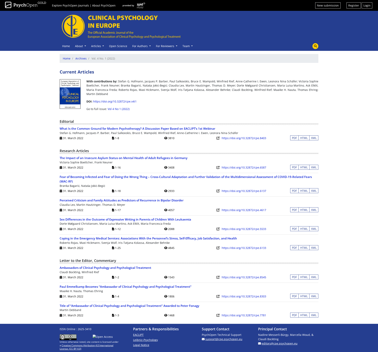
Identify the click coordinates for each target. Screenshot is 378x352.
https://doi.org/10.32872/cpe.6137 (244, 191)
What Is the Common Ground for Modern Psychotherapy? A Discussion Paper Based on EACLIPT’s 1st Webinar (137, 128)
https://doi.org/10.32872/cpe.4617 (244, 210)
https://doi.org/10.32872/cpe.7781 (244, 315)
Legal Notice (141, 345)
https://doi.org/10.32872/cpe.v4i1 (115, 101)
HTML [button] (304, 138)
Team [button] (187, 46)
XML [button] (314, 138)
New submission (328, 5)
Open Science (118, 46)
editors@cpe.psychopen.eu (279, 343)
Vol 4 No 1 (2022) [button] (119, 109)
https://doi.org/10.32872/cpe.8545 (244, 277)
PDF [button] (294, 138)
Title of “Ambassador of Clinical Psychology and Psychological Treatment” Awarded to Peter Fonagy (129, 306)
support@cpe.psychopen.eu (223, 339)
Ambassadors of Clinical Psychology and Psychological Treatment (105, 268)
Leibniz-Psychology (145, 340)
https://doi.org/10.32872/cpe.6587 (244, 167)
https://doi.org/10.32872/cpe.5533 (244, 229)
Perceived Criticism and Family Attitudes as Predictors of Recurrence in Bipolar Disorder (121, 200)
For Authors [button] (140, 46)
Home (66, 46)
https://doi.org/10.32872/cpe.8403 (244, 138)
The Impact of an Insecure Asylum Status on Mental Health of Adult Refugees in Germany (123, 158)
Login (367, 5)
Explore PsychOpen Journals (70, 5)
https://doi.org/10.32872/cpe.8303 (244, 296)
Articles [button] (96, 46)
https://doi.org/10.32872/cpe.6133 (244, 248)
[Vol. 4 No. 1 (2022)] (70, 93)
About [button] (79, 46)
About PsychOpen (104, 5)
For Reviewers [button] (165, 46)
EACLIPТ (138, 335)
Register (353, 5)
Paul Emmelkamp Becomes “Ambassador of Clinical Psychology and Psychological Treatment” (125, 287)
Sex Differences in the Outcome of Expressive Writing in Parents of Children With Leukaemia (125, 219)
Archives (81, 58)
